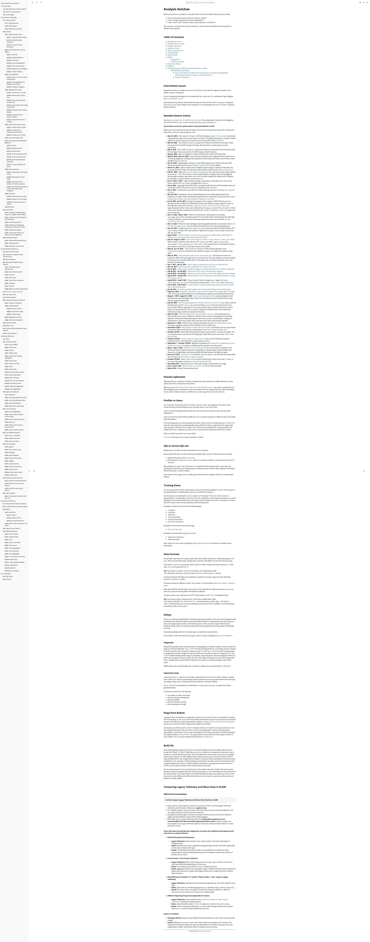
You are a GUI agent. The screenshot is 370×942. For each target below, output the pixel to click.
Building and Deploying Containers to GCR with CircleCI (15, 226)
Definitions (10, 512)
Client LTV (10, 422)
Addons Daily (11, 353)
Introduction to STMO (16, 135)
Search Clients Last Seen (14, 419)
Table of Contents (174, 37)
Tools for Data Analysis (11, 12)
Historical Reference (8, 501)
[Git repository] (363, 2)
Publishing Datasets (13, 230)
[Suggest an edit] (367, 2)
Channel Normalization (14, 280)
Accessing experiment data (15, 397)
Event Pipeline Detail (13, 272)
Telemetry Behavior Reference (14, 300)
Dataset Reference (7, 336)
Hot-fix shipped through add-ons (193, 339)
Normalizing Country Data (16, 96)
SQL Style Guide (9, 294)
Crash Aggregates (12, 548)
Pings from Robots (174, 64)
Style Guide (8, 576)
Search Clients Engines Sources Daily (14, 415)
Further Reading (14, 72)
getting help (171, 105)
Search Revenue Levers (14, 430)
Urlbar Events (11, 469)
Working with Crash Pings (15, 178)
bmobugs (10, 452)
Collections (13, 60)
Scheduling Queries (13, 222)
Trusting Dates (173, 53)
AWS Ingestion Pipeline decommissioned (196, 327)
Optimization (13, 151)
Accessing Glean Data (16, 157)
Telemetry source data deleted (195, 348)
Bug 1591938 (172, 336)
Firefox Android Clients (14, 372)
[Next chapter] (364, 471)
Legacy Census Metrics (11, 528)
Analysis (7, 32)
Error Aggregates (12, 554)
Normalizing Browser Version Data (16, 101)
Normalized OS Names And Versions (15, 497)
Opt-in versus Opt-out (175, 50)
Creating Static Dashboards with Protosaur (15, 218)
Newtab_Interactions (13, 466)
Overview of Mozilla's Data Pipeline (13, 263)
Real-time (10, 193)
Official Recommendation (180, 71)
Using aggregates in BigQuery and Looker (16, 83)
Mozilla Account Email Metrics (14, 489)
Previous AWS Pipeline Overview (14, 504)
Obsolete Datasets (10, 531)
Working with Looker (13, 90)
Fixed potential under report (195, 255)
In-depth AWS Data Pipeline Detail (15, 506)
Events (9, 366)
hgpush (9, 447)
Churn (9, 540)
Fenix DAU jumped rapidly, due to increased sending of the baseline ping (204, 289)
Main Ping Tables (13, 375)
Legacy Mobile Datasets (15, 562)
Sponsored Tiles (12, 464)
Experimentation (9, 323)
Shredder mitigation (16, 87)
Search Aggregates (13, 412)
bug (178, 179)
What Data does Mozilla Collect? (14, 9)
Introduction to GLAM (16, 127)
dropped (204, 183)
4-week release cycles (223, 323)
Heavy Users (11, 559)
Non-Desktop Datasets (11, 432)
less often (195, 904)
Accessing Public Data (14, 138)
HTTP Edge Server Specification (12, 268)
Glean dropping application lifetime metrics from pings (201, 303)
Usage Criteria (14, 518)
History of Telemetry (13, 303)
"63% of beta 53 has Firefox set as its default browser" (193, 387)
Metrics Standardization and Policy (16, 524)
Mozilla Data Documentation (10, 3)
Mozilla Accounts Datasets (12, 478)
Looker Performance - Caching (16, 121)
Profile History (14, 314)
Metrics (9, 207)
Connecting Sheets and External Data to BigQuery (14, 234)
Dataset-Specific (12, 169)
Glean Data (10, 277)
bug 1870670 (211, 188)
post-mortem (195, 361)
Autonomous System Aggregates (13, 357)
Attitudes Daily (11, 537)
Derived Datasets (10, 342)
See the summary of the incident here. (215, 206)
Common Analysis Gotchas (13, 292)
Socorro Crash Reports (14, 380)
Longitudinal (11, 565)
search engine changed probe (198, 172)
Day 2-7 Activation (12, 435)
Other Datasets (9, 444)
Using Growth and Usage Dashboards (17, 106)
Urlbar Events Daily (13, 472)
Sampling (10, 283)
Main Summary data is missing (194, 366)
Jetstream (10, 395)
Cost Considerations (16, 66)
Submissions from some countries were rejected (205, 271)
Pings (6, 339)
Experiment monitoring (14, 406)
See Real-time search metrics (16, 203)
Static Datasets (9, 493)
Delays (170, 57)
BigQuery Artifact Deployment (16, 289)
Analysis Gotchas (177, 9)
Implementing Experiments (15, 240)
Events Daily (10, 369)
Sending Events (12, 243)
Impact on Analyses (182, 77)
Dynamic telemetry (13, 403)
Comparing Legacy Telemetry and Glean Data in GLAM (187, 68)
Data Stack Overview (11, 252)
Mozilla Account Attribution (15, 481)
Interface (12, 54)
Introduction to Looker (16, 92)
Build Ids (171, 66)
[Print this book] (360, 2)
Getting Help (11, 26)
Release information (13, 458)
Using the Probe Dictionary (14, 46)
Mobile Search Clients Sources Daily (14, 426)
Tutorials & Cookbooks (9, 17)
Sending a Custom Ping (14, 246)
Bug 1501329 (206, 361)
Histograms (182, 460)
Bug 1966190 (218, 140)
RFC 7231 (211, 595)
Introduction (6, 6)
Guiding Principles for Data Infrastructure (13, 255)
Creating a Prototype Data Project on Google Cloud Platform (15, 213)
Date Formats (172, 55)
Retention (10, 568)
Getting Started (9, 20)
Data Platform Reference (9, 249)
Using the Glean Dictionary (14, 41)
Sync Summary (12, 571)
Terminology (8, 15)
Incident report (215, 282)
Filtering (9, 286)
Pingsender (175, 59)
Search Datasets (9, 409)
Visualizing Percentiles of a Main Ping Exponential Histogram (17, 189)
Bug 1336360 (212, 651)
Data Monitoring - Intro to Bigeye (15, 51)
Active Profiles (11, 344)
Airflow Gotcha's (9, 297)
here (201, 179)
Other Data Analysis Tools (15, 124)
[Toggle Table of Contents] (32, 2)
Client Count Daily (12, 542)
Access (11, 145)
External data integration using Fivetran (14, 329)
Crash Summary (12, 551)
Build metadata (12, 455)
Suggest (9, 461)
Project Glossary (10, 333)
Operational (8, 210)
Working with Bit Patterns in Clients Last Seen (16, 183)
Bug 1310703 (190, 649)
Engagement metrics (13, 317)
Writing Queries (14, 148)
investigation (172, 251)
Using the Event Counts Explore (17, 111)
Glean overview (9, 259)
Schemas (9, 275)
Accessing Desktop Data (17, 154)
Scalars (189, 460)
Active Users (11, 347)
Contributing (6, 573)
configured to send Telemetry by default (218, 722)
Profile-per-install (187, 354)
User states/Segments (14, 320)
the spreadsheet (202, 165)
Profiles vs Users (174, 48)
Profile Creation (14, 309)
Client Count (11, 545)
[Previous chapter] (34, 471)
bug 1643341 (185, 734)
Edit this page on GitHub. (204, 931)
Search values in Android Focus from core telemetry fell (207, 264)
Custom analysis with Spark (16, 165)
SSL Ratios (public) (13, 383)
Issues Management (16, 63)
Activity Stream (11, 534)
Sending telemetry (10, 237)
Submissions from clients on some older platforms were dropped (211, 273)
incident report (227, 170)
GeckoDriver (181, 719)
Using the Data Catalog (16, 37)
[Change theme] (37, 2)
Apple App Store (12, 441)
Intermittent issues (174, 41)
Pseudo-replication (174, 46)
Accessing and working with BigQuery (16, 142)
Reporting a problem (13, 29)
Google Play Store (12, 438)
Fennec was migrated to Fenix (204, 296)
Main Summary (12, 378)
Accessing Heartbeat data (15, 400)
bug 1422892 (170, 685)
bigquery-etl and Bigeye (17, 69)
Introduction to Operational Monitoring (14, 131)
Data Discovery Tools (13, 34)
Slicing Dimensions (15, 521)
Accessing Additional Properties (16, 161)
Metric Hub (8, 326)
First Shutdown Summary (15, 556)
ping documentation (204, 543)
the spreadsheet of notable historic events (185, 120)
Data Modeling (11, 74)
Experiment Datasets (11, 392)
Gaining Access (11, 23)
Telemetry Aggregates (14, 386)
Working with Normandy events (17, 173)
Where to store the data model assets (17, 78)
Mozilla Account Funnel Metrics (14, 484)
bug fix (170, 230)
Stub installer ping (13, 450)
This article (168, 437)
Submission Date (177, 62)
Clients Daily (11, 361)
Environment (190, 458)
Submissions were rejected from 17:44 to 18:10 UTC (197, 267)
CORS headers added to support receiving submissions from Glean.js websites (205, 269)
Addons (9, 350)
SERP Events (11, 475)
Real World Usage (15, 311)
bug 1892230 (182, 161)
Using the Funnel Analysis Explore (15, 116)
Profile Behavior (12, 306)
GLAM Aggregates (13, 389)
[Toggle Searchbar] (41, 2)
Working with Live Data (16, 196)
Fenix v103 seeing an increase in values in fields (210, 239)
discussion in (192, 357)
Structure (7, 579)
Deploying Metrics (15, 57)
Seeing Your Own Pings (17, 199)
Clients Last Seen (12, 363)
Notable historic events (176, 44)
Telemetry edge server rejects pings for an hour (196, 314)
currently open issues (174, 99)
